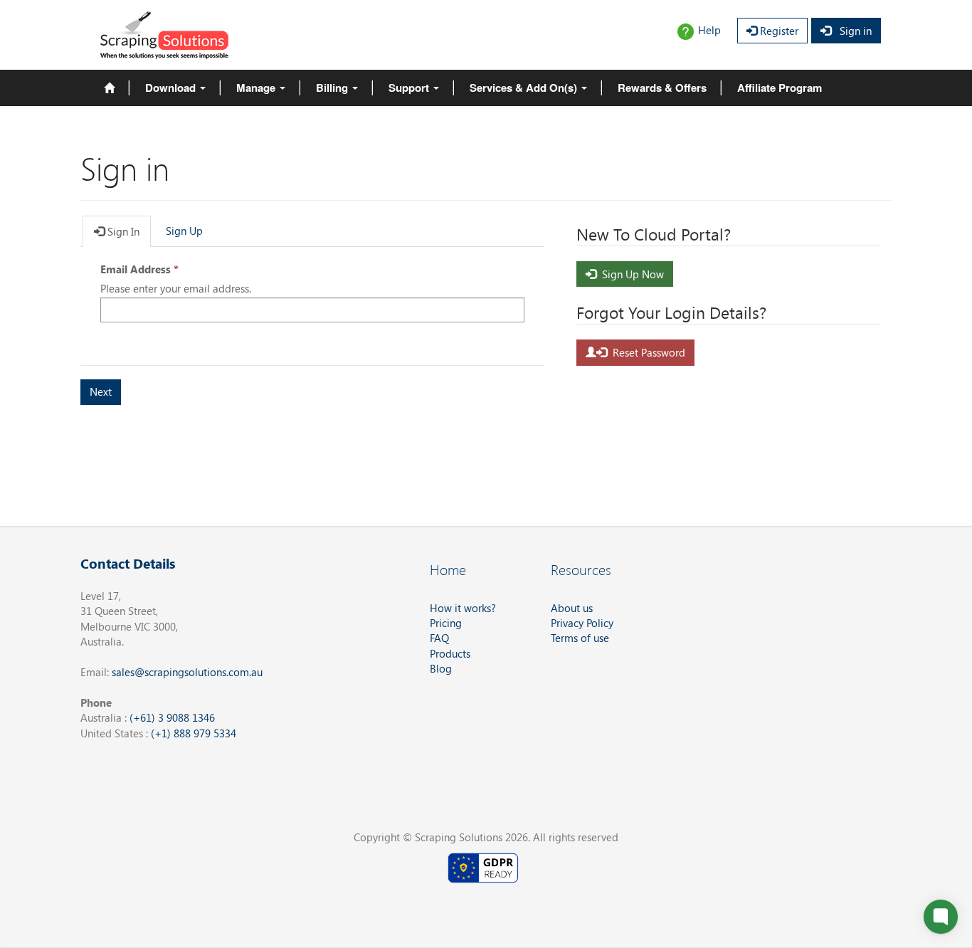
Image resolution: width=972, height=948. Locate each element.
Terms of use (580, 638)
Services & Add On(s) (525, 87)
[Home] (109, 88)
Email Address (135, 269)
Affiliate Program (779, 87)
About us (572, 608)
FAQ (439, 638)
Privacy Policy (582, 623)
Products (450, 653)
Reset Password (646, 352)
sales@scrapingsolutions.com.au (187, 672)
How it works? (463, 608)
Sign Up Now (630, 274)
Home (448, 569)
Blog (441, 668)
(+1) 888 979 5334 (193, 733)
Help (709, 30)
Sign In (122, 231)
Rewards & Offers (662, 87)
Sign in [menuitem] (851, 30)
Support (410, 87)
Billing (333, 87)
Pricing (446, 623)
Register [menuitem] (777, 30)
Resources (581, 569)
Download (172, 87)
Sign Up (184, 230)
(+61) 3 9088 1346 (172, 717)
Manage (257, 87)
